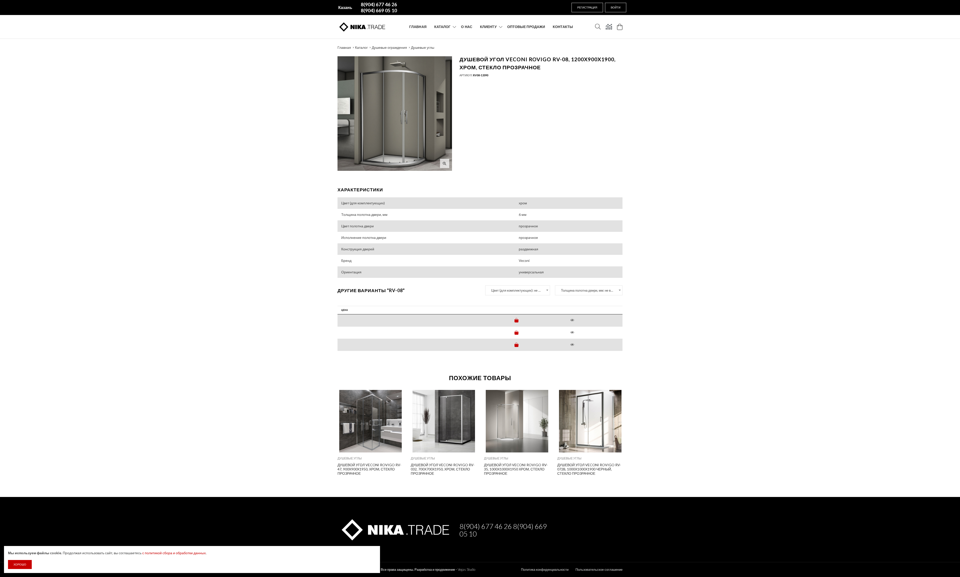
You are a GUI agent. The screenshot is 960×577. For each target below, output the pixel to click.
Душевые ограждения (389, 47)
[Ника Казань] (395, 529)
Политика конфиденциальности (544, 569)
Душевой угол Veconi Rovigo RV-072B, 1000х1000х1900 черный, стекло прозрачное (589, 469)
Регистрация (587, 7)
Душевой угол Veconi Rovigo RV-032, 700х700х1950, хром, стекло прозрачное (442, 469)
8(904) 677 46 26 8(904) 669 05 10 (503, 530)
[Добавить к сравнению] (396, 396)
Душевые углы (422, 47)
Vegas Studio (466, 569)
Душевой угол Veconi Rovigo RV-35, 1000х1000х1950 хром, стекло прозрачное (516, 469)
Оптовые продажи (526, 27)
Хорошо (20, 564)
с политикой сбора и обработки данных (174, 553)
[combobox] (517, 290)
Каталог (442, 27)
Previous (326, 431)
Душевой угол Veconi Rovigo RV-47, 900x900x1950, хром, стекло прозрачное (369, 469)
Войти (615, 7)
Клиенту (488, 27)
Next (633, 431)
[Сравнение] (609, 27)
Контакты (563, 27)
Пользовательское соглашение (599, 569)
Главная (417, 27)
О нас (466, 27)
